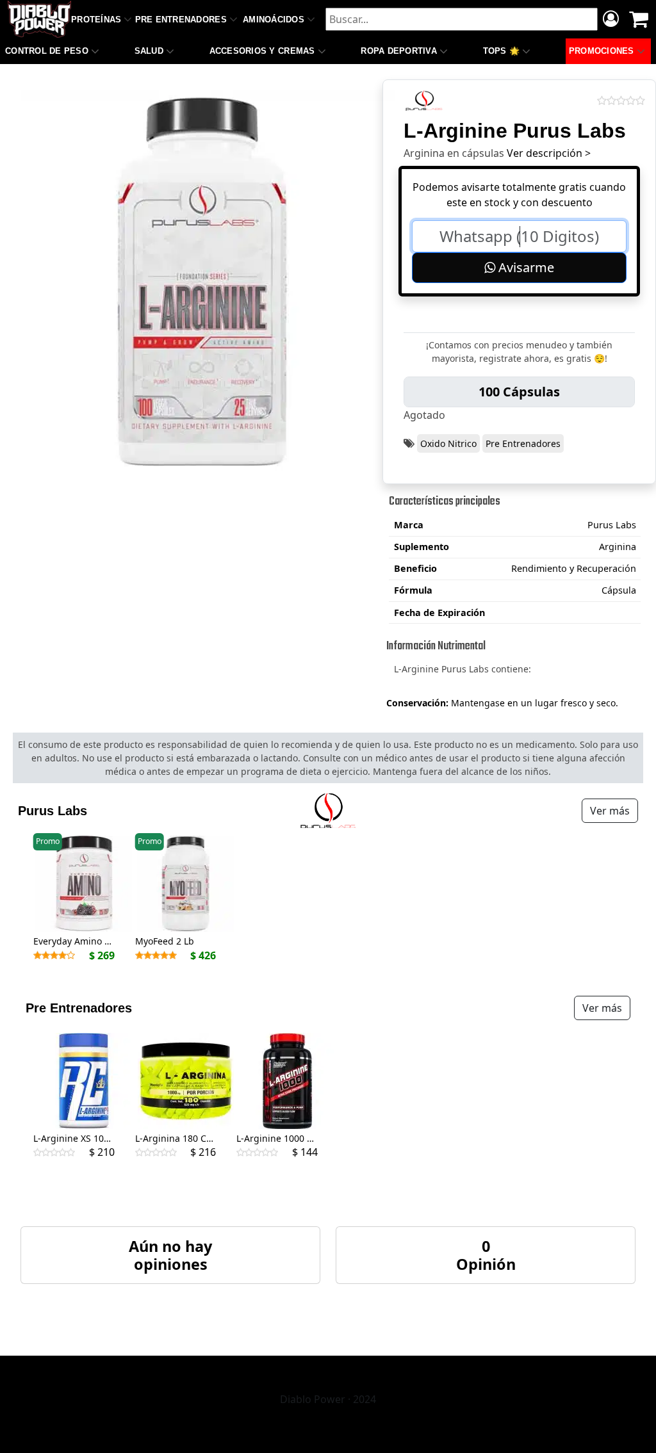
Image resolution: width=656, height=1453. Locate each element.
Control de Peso (46, 51)
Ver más (610, 811)
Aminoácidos (273, 19)
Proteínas (96, 19)
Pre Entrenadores (181, 19)
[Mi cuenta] (611, 20)
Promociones (601, 51)
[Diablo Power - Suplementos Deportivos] (39, 19)
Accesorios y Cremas (262, 51)
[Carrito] (638, 19)
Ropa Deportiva (399, 51)
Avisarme (524, 267)
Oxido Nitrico (448, 443)
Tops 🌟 (501, 51)
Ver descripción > (549, 153)
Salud (149, 51)
